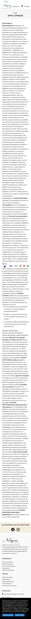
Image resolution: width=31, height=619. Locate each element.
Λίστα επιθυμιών (7, 583)
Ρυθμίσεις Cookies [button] (8, 615)
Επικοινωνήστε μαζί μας (9, 585)
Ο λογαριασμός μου (8, 581)
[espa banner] (15, 2)
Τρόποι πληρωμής (7, 564)
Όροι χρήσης (6, 568)
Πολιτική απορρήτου (8, 570)
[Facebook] (13, 529)
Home (15, 13)
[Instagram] (18, 529)
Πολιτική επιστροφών (8, 566)
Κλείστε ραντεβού (7, 577)
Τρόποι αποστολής (7, 562)
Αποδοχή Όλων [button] (20, 615)
